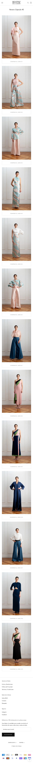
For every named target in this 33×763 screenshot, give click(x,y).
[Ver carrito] (31, 2)
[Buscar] (28, 2)
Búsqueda (4, 703)
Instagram (4, 712)
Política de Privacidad (7, 687)
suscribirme (8, 734)
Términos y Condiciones (7, 689)
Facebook (4, 714)
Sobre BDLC (5, 698)
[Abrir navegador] (2, 2)
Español (21, 742)
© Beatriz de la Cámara (16, 746)
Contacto (4, 700)
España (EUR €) (11, 742)
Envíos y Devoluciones (7, 684)
